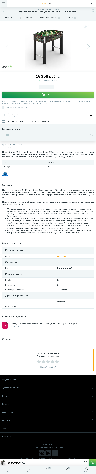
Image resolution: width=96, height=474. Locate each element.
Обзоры (6, 428)
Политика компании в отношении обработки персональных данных (48, 459)
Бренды (5, 404)
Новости (6, 420)
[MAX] (55, 453)
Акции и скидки (9, 379)
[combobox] (7, 135)
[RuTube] (48, 453)
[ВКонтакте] (42, 453)
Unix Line (61, 256)
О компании (8, 412)
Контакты (6, 436)
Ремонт (5, 396)
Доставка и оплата (10, 388)
